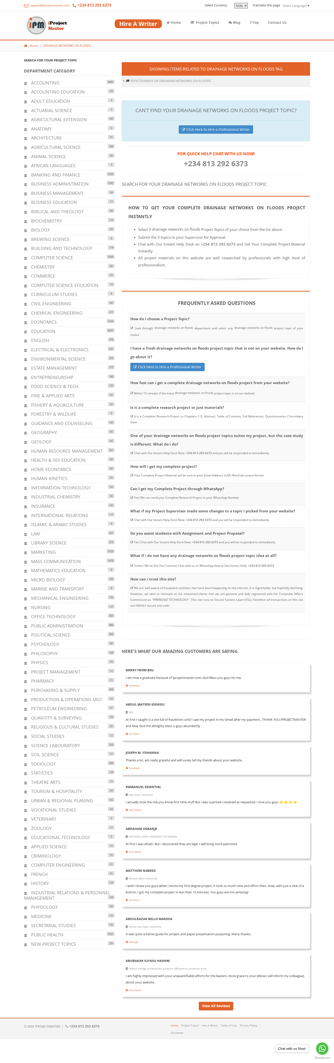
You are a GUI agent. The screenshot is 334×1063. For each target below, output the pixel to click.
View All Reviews (216, 1006)
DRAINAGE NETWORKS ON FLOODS (67, 46)
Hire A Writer (210, 1025)
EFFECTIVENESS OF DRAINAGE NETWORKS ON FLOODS (171, 81)
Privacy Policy (248, 1025)
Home (175, 22)
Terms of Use (229, 1025)
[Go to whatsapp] (322, 1048)
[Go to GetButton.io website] (322, 1058)
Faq (255, 22)
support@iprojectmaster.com (49, 5)
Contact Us (277, 22)
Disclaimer (177, 1033)
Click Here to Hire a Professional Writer (217, 129)
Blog (236, 22)
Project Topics (207, 22)
